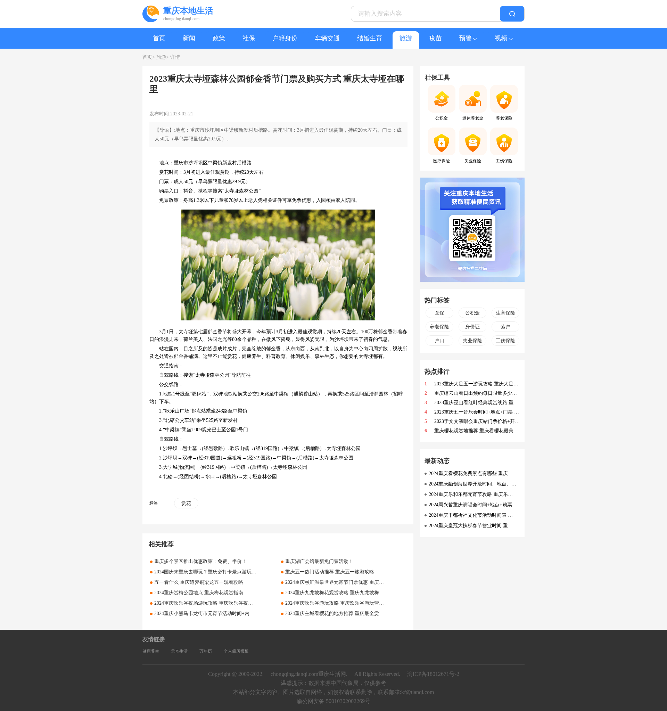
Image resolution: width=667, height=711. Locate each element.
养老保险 (439, 326)
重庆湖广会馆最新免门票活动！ (319, 561)
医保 (439, 313)
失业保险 (472, 340)
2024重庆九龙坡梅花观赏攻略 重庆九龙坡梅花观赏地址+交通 (350, 592)
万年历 (205, 651)
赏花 (186, 503)
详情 (175, 57)
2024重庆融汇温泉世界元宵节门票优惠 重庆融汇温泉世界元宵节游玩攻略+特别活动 (374, 582)
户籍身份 (284, 38)
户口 (439, 340)
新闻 (189, 38)
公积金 (472, 313)
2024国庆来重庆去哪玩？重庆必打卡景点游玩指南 (207, 571)
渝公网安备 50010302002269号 (333, 701)
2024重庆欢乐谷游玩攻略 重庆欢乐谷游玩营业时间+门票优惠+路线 (356, 603)
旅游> (162, 57)
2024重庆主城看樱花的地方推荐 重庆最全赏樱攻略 (339, 613)
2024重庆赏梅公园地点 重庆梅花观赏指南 (198, 592)
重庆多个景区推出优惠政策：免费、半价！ (200, 561)
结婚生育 (369, 38)
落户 (505, 326)
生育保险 (505, 313)
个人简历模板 (236, 651)
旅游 (406, 38)
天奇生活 (179, 651)
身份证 (472, 326)
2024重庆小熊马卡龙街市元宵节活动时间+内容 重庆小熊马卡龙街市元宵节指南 (239, 613)
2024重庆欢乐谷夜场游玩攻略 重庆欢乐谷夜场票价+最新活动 (219, 603)
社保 (248, 38)
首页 (159, 38)
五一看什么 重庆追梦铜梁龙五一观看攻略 (198, 582)
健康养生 (150, 651)
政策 (219, 38)
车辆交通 (327, 38)
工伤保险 (505, 340)
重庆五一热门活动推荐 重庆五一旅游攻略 (329, 571)
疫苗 (435, 38)
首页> (148, 57)
